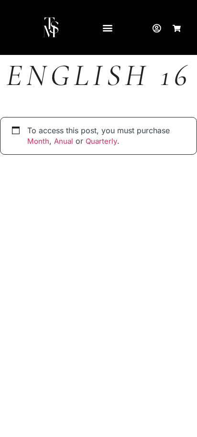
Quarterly (101, 141)
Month (38, 141)
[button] (107, 27)
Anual (63, 141)
